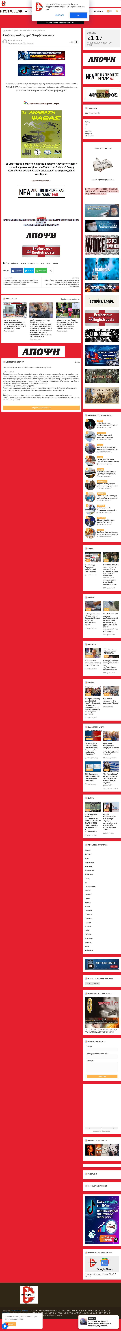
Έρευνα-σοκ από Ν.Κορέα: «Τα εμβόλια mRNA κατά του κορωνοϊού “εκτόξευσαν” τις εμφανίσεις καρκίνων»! (102, 191)
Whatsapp (42, 271)
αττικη (23, 263)
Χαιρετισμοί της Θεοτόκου (47, 1310)
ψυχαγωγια (89, 950)
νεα (42, 263)
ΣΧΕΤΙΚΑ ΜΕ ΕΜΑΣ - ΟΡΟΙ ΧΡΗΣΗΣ (96, 1313)
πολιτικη (88, 922)
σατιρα (87, 930)
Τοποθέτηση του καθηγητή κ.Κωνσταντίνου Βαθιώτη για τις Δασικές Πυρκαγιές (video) (108, 449)
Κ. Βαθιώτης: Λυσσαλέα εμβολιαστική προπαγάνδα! (90, 568)
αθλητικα (14, 263)
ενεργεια (88, 894)
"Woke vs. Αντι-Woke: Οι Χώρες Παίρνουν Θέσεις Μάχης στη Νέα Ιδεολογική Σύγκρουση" (91, 748)
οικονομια (88, 910)
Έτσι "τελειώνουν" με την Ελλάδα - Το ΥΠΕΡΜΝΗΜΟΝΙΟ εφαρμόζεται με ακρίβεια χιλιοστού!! (110, 779)
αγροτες (88, 850)
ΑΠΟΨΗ (34, 1310)
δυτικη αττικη (33, 263)
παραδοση (88, 918)
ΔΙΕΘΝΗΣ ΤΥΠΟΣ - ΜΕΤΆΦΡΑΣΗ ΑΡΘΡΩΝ (65, 1313)
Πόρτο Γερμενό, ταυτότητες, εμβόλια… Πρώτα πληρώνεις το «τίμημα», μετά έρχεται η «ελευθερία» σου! (107, 499)
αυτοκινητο (89, 874)
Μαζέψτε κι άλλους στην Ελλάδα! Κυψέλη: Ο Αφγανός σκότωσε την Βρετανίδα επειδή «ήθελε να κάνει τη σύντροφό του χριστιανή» (93, 706)
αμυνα (87, 858)
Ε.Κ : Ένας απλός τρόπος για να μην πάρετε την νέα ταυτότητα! (92, 777)
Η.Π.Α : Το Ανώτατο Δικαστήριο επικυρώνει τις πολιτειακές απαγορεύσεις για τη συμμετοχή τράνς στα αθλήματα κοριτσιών (15, 324)
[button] (117, 11)
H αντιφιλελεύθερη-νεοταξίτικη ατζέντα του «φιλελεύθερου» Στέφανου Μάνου (111, 665)
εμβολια (87, 890)
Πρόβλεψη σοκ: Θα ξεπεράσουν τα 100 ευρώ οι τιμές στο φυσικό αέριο (107, 510)
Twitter (30, 271)
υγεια (87, 946)
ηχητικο (87, 898)
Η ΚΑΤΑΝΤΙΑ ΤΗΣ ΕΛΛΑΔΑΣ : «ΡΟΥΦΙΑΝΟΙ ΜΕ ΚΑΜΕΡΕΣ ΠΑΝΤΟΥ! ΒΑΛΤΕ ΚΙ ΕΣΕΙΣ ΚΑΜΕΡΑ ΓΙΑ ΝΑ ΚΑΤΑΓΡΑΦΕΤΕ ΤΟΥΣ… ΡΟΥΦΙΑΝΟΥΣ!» (93, 823)
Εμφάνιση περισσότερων (70, 299)
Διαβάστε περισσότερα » (41, 181)
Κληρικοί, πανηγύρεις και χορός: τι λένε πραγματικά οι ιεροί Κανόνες (107, 486)
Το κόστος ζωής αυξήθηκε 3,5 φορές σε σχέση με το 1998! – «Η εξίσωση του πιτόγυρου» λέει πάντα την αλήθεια (107, 535)
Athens (91, 32)
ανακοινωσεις (89, 862)
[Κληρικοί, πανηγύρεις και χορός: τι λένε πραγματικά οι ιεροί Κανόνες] (90, 485)
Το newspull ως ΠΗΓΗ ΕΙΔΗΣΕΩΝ (71, 1310)
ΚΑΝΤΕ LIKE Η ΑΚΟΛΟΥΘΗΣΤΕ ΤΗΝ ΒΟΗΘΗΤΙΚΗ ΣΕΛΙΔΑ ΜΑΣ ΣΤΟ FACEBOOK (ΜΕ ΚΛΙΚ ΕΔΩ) (41, 221)
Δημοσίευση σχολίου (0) (41, 408)
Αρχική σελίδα (7, 31)
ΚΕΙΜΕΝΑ (97, 11)
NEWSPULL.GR (11, 11)
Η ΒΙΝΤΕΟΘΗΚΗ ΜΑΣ (39, 1313)
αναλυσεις (88, 866)
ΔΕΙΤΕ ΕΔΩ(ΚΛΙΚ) (92, 984)
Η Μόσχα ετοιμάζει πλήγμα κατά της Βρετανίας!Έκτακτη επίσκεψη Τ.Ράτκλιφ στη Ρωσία (92, 619)
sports (16, 31)
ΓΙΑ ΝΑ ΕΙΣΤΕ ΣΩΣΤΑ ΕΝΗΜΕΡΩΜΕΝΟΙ (41, 225)
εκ (86, 882)
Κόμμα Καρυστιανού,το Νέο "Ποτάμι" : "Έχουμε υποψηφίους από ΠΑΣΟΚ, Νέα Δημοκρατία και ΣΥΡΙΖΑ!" (110, 821)
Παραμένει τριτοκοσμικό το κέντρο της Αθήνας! (111, 701)
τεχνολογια (89, 938)
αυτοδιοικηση (89, 870)
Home (30, 11)
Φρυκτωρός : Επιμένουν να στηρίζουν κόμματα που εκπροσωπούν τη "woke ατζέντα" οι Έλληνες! (111, 748)
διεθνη (87, 878)
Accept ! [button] (10, 1324)
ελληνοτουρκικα (90, 886)
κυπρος (87, 906)
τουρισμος (88, 942)
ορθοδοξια (88, 914)
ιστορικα (88, 902)
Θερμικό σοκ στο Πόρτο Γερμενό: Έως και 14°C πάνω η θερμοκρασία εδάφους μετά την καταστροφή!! (108, 462)
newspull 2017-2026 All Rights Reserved (46, 1315)
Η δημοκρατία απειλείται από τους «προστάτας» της (93, 663)
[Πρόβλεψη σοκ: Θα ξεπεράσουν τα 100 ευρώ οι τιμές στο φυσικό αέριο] (90, 509)
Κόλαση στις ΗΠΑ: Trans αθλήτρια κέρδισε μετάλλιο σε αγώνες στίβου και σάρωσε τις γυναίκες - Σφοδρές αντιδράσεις (67, 324)
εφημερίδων (107, 1131)
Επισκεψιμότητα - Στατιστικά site (97, 1310)
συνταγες (88, 934)
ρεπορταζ (88, 926)
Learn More (18, 1319)
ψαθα (48, 263)
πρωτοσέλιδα (98, 1131)
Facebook (18, 271)
